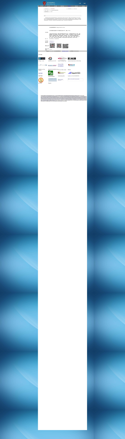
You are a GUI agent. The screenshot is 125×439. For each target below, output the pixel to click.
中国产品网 (40, 73)
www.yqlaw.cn (51, 42)
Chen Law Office (60, 64)
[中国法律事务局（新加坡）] (52, 79)
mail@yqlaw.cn (51, 41)
